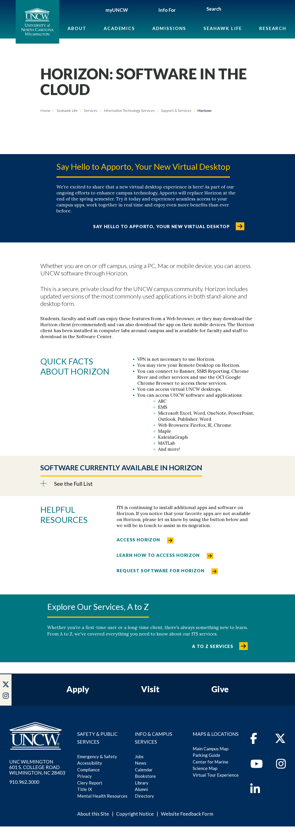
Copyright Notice (135, 814)
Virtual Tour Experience (216, 775)
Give (220, 689)
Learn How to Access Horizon (158, 555)
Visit (150, 689)
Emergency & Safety (97, 756)
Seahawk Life (223, 28)
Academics (119, 28)
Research (272, 28)
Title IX (84, 789)
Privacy (84, 776)
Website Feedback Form (187, 814)
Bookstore (145, 776)
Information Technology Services (129, 110)
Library (141, 782)
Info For (167, 10)
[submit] (227, 9)
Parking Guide (206, 755)
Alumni (141, 789)
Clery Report (89, 782)
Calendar (144, 769)
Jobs (139, 756)
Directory (144, 796)
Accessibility (89, 763)
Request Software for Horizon (160, 570)
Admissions (169, 28)
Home (45, 110)
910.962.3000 (24, 782)
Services (90, 110)
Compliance (88, 769)
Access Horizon (138, 539)
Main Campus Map (210, 748)
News (140, 763)
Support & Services (175, 110)
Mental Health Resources (102, 796)
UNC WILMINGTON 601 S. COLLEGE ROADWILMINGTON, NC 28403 (37, 767)
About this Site (93, 814)
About (77, 28)
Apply (77, 689)
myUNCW (117, 10)
